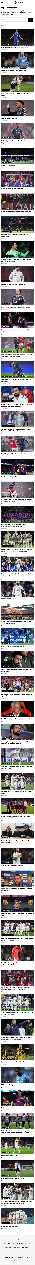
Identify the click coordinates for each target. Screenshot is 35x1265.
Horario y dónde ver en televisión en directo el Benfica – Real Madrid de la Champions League (17, 1202)
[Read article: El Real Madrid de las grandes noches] (17, 179)
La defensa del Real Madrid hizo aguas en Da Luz (15, 307)
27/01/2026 (4, 746)
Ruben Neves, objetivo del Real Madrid (12, 646)
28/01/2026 (4, 408)
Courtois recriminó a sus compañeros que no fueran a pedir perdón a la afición (17, 260)
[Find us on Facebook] (14, 1260)
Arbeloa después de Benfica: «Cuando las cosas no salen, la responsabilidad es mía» (16, 405)
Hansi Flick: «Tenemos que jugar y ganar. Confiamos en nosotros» (16, 889)
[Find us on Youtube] (21, 1260)
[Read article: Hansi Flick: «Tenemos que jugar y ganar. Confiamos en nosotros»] (17, 879)
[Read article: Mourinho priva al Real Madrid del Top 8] (17, 444)
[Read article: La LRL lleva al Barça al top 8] (17, 467)
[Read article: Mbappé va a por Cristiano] (17, 108)
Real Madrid (6, 44)
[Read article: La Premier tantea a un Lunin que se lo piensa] (17, 60)
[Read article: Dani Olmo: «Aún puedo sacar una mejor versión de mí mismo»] (17, 903)
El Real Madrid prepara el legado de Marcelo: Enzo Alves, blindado (16, 842)
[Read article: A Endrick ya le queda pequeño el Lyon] (17, 1168)
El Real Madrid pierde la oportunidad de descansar (16, 212)
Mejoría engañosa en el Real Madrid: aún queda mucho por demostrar (17, 670)
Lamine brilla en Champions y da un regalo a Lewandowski (14, 235)
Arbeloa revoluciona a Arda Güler (11, 1155)
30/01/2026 (4, 97)
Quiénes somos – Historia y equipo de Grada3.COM (17, 1243)
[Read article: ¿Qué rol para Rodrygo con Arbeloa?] (17, 856)
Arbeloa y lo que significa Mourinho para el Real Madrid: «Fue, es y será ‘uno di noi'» (15, 743)
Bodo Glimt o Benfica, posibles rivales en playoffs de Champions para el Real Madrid (16, 355)
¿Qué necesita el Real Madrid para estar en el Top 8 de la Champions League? (17, 1013)
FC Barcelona (6, 162)
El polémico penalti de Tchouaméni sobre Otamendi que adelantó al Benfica (16, 500)
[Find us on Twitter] (12, 1260)
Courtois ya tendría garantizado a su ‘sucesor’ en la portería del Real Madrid (16, 964)
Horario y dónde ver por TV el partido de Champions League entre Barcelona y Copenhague (16, 988)
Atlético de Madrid (8, 691)
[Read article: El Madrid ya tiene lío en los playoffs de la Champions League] (17, 131)
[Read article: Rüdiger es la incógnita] (17, 1075)
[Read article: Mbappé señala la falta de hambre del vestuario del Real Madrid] (17, 369)
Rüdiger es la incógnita (8, 1085)
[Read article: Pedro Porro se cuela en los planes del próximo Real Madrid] (17, 83)
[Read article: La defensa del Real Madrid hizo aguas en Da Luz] (17, 297)
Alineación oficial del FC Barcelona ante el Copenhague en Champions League (13, 525)
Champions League (8, 114)
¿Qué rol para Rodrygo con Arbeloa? (12, 866)
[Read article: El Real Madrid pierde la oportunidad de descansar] (17, 202)
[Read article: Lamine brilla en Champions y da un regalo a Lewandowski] (17, 224)
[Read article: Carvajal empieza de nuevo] (17, 589)
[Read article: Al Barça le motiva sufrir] (17, 156)
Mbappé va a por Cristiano (9, 118)
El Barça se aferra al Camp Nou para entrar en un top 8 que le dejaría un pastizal (17, 622)
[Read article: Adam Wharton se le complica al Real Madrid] (17, 37)
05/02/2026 (4, 49)
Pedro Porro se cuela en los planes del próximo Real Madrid (16, 94)
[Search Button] (30, 20)
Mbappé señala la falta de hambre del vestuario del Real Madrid (16, 380)
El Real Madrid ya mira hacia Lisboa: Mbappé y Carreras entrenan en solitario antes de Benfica (15, 1132)
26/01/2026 (4, 1041)
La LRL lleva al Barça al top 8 (9, 477)
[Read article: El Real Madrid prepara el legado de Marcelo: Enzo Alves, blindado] (17, 831)
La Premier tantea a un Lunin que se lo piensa (14, 70)
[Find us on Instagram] (16, 1260)
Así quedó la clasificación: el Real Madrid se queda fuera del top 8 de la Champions (16, 430)
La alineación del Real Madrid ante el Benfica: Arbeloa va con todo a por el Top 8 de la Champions (17, 550)
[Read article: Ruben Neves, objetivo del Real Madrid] (17, 636)
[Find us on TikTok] (19, 1260)
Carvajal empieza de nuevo (9, 599)
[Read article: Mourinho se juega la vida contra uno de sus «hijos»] (17, 709)
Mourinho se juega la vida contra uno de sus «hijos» (16, 719)
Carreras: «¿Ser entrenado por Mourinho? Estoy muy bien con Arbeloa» (17, 767)
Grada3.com (12, 1257)
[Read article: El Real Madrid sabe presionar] (17, 1216)
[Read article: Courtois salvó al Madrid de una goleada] (17, 274)
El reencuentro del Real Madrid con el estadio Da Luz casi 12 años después (16, 575)
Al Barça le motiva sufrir (8, 166)
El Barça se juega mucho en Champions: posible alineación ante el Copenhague (15, 817)
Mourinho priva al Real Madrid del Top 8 (13, 454)
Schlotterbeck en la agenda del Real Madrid (14, 1062)
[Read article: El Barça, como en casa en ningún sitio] (17, 1098)
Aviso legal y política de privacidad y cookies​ (17, 1247)
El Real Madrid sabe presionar (10, 1226)
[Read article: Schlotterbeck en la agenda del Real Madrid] (17, 1052)
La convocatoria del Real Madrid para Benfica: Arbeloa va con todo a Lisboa (17, 939)
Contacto (16, 1240)
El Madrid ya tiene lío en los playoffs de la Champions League (17, 142)
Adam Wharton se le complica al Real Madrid (14, 47)
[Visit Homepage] (19, 2)
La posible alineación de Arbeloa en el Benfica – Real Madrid (16, 792)
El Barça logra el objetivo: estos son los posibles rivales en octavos (15, 331)
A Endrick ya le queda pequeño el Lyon (12, 1178)
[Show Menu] (2, 2)
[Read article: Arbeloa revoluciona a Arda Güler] (17, 1145)
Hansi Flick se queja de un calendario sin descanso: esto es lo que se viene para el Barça (16, 1038)
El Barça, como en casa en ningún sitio (12, 1108)
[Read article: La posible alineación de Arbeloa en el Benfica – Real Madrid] (17, 781)
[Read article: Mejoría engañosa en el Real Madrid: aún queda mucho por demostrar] (17, 659)
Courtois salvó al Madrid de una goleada (13, 284)
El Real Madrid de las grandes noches (12, 189)
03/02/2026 (4, 72)
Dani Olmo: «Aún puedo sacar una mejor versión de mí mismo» (17, 914)
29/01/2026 (4, 168)
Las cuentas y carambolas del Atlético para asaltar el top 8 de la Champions (16, 695)
